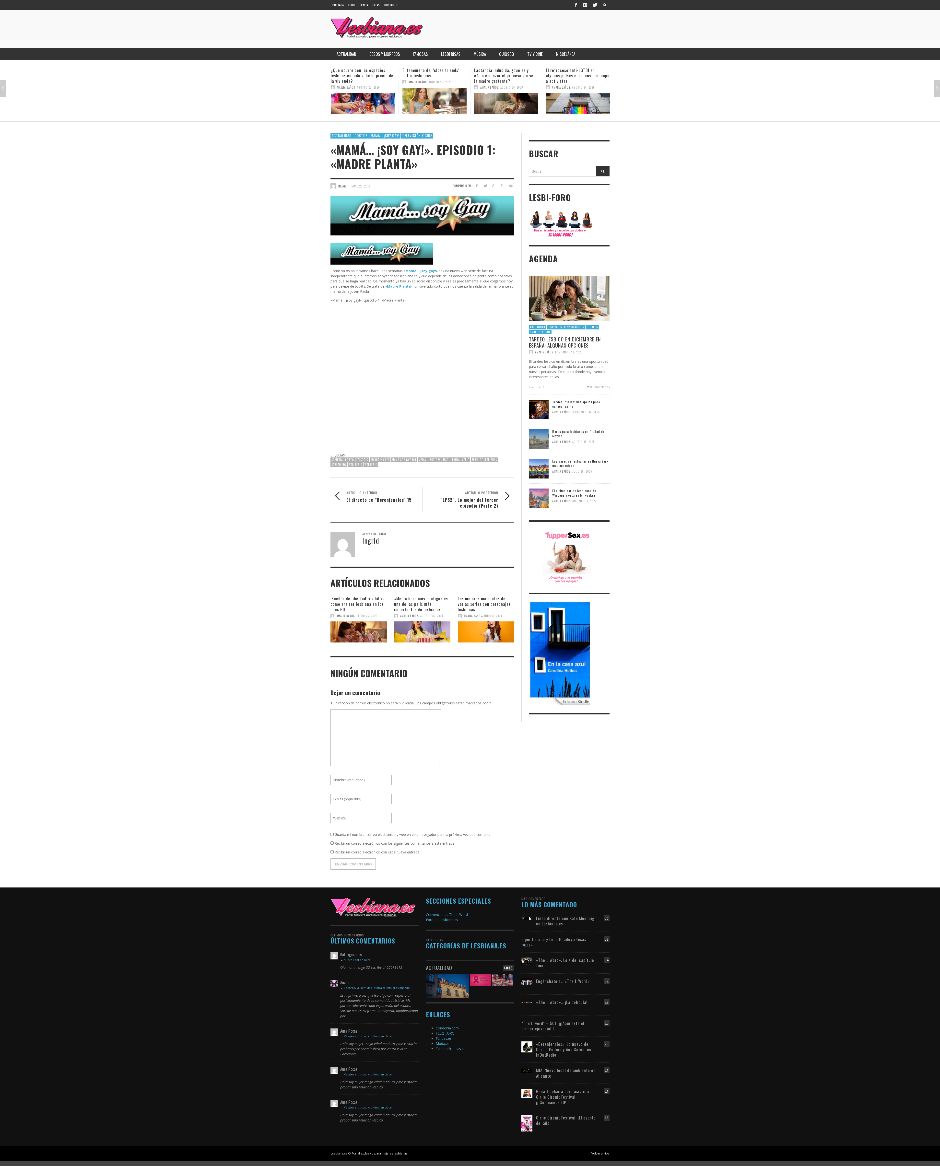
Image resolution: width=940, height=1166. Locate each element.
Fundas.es (444, 1038)
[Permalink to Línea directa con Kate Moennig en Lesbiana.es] (526, 918)
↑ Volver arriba (599, 1153)
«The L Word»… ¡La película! (562, 1002)
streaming (338, 464)
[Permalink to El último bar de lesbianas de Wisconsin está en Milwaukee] (539, 498)
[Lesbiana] (373, 907)
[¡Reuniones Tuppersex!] (566, 557)
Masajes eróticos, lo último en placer (368, 1036)
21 (607, 1070)
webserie (370, 464)
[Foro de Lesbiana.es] (561, 223)
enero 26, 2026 (367, 616)
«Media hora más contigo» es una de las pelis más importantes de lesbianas (421, 603)
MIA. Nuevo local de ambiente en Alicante (566, 1073)
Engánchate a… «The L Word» (563, 981)
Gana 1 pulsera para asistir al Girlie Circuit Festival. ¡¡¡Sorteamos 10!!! (563, 1096)
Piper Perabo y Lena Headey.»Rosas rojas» (553, 942)
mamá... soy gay (430, 460)
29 (607, 1002)
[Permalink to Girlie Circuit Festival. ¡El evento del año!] (526, 1122)
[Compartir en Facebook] (476, 185)
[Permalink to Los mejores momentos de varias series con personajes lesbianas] (486, 631)
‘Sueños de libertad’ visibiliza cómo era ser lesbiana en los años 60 (357, 603)
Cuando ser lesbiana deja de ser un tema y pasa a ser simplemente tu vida (577, 75)
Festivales (555, 327)
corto (349, 460)
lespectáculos (574, 327)
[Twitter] (594, 5)
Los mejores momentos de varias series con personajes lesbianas (484, 603)
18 (607, 1117)
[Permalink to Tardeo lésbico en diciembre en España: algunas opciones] (569, 298)
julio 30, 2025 (582, 472)
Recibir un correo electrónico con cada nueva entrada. (377, 852)
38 (607, 939)
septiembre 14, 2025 (586, 412)
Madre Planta (399, 286)
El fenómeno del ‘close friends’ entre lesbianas (359, 73)
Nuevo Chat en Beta (357, 960)
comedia (337, 460)
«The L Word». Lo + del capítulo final (565, 962)
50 (607, 918)
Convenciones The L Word (447, 914)
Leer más (535, 387)
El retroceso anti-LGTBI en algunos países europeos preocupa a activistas (506, 75)
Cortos (361, 135)
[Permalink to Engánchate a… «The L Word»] (526, 981)
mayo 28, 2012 (361, 186)
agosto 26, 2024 (431, 616)
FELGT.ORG (445, 1033)
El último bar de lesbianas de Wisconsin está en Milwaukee (574, 493)
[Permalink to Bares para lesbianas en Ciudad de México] (539, 438)
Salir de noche (540, 332)
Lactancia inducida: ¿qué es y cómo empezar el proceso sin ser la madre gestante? (432, 75)
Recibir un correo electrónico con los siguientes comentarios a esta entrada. (395, 843)
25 (607, 1023)
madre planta (380, 460)
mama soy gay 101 (404, 460)
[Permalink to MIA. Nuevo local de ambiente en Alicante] (526, 1070)
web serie (355, 464)
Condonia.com (447, 1028)
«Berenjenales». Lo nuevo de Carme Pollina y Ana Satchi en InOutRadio (563, 1049)
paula (456, 460)
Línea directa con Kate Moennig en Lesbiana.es (565, 921)
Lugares (592, 327)
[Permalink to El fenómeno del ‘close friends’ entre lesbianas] (363, 101)
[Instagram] (585, 5)
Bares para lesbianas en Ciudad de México (578, 433)
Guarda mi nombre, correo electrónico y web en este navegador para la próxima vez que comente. (413, 834)
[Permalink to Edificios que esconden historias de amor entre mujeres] (447, 983)
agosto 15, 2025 (583, 442)
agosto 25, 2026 (440, 87)
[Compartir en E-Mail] (510, 185)
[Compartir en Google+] (494, 185)
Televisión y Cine (417, 135)
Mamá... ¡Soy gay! (385, 135)
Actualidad (342, 135)
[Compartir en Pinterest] (502, 185)
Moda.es (442, 1043)
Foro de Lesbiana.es (442, 919)
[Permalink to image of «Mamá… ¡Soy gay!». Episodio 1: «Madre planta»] (422, 215)
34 (607, 960)
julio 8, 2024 (493, 616)
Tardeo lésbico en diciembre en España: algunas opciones (565, 342)
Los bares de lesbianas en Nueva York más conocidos (580, 463)
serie (465, 460)
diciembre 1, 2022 (584, 501)
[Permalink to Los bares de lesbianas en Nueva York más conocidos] (539, 468)
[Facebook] (576, 5)
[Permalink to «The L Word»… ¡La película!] (526, 1002)
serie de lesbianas (484, 460)
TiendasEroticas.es (450, 1048)
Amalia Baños (346, 82)
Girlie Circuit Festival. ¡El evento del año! (566, 1120)
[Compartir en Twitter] (485, 185)
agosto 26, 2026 (368, 82)
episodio (362, 460)
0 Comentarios (600, 387)
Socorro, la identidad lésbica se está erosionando (377, 988)
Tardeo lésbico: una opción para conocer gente (576, 404)
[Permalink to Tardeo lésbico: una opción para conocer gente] (539, 409)
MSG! (446, 460)
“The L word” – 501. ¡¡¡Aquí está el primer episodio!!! (552, 1026)
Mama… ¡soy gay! (420, 270)
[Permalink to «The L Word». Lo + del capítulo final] (526, 960)
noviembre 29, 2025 (568, 352)
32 (607, 981)
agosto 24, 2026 (511, 87)
